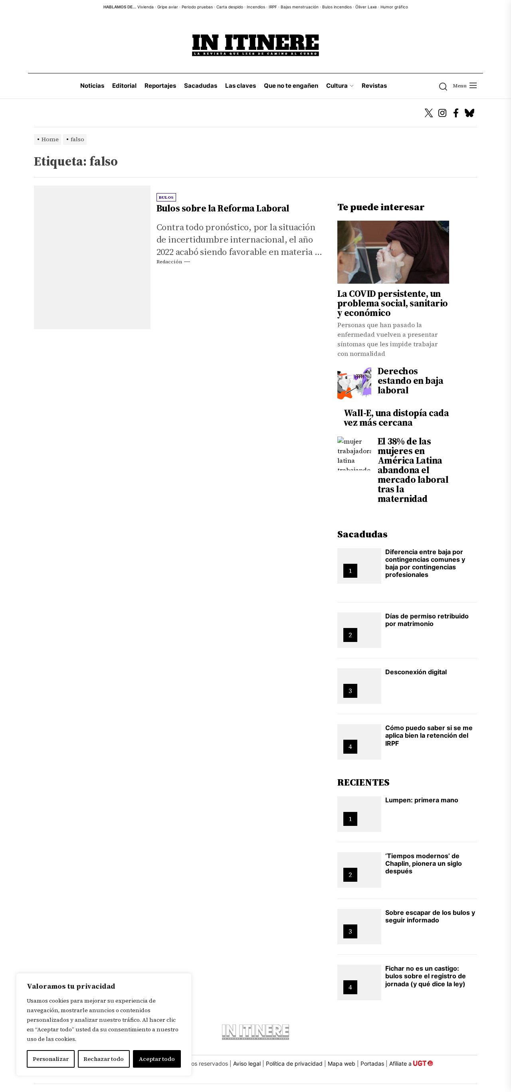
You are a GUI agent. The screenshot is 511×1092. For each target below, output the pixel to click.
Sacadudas (200, 85)
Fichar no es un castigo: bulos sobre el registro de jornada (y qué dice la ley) (425, 975)
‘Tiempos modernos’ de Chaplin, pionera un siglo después (423, 863)
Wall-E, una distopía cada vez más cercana (396, 418)
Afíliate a (401, 1063)
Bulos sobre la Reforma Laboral (222, 208)
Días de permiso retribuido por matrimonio (427, 620)
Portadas (372, 1063)
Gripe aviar (167, 6)
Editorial (124, 85)
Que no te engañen (291, 85)
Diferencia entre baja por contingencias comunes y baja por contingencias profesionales (425, 563)
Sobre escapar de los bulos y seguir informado (430, 916)
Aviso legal (247, 1063)
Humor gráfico (394, 6)
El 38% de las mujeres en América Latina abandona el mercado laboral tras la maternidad (413, 470)
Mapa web (341, 1063)
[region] (104, 1024)
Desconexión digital (416, 672)
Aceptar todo (157, 1059)
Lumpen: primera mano (421, 800)
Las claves (240, 85)
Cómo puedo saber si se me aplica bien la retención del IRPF (429, 735)
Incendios (256, 6)
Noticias (92, 85)
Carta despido (229, 6)
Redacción (169, 262)
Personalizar (51, 1059)
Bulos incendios (337, 6)
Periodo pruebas (197, 6)
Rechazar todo (103, 1059)
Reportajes (160, 85)
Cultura (337, 85)
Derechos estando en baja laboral (411, 381)
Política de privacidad (294, 1063)
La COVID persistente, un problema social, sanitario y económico (392, 303)
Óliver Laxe (366, 6)
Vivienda (145, 6)
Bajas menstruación (300, 6)
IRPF (273, 6)
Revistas (374, 85)
